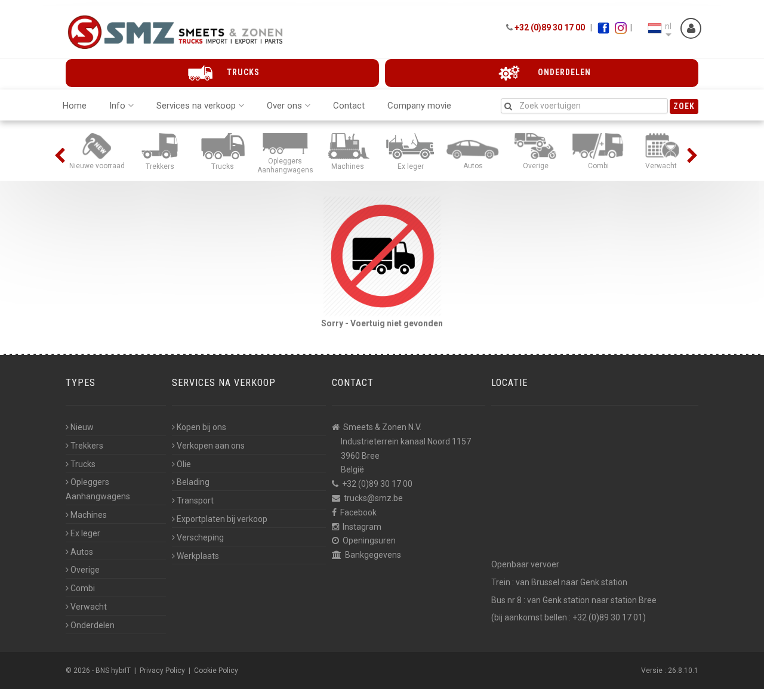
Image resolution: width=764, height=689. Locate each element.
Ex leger (85, 533)
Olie (184, 464)
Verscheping (200, 537)
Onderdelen (92, 625)
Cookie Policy (216, 670)
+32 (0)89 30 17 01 (607, 617)
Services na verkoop (196, 105)
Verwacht (88, 606)
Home (75, 105)
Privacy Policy (162, 670)
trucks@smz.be (373, 498)
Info (117, 105)
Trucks (83, 464)
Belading (193, 482)
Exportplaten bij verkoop (222, 519)
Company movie (419, 105)
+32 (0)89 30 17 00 (550, 27)
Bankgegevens (373, 555)
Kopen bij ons (201, 427)
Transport (195, 500)
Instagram (362, 527)
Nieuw (82, 427)
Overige (85, 569)
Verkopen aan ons (211, 445)
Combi (82, 588)
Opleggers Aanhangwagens (98, 489)
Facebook (358, 512)
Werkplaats (198, 556)
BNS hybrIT (113, 670)
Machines (88, 515)
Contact (349, 105)
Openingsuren (369, 540)
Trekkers (86, 445)
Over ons (284, 105)
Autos (81, 552)
